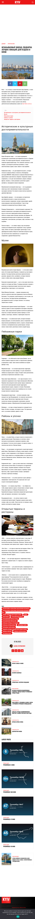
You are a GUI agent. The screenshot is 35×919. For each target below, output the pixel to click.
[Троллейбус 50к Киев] (17, 778)
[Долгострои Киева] (6, 730)
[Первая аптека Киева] (6, 721)
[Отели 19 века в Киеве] (6, 662)
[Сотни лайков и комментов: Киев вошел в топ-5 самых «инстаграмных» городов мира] (6, 859)
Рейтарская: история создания (21, 682)
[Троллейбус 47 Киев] (17, 806)
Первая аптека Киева (17, 722)
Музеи (5, 114)
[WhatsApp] (24, 83)
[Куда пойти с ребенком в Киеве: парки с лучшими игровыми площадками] (6, 702)
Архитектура (11, 43)
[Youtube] (22, 650)
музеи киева (6, 617)
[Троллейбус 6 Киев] (17, 751)
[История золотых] (6, 672)
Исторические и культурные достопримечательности (17, 112)
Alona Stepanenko (19, 646)
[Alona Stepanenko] (12, 646)
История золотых (17, 673)
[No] (33, 914)
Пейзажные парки (8, 116)
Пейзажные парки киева (9, 627)
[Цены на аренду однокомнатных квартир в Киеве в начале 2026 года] (6, 712)
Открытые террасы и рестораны (12, 119)
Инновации (15, 688)
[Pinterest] (20, 83)
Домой (3, 43)
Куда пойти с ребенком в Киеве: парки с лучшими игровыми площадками (22, 703)
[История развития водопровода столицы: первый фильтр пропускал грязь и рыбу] (6, 691)
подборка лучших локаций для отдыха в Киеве (15, 629)
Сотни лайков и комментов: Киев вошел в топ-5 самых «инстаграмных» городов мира (22, 859)
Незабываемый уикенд (17, 617)
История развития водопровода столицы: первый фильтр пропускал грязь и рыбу (22, 691)
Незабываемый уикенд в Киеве (10, 619)
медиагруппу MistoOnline (19, 907)
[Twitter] (15, 83)
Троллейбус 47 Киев (9, 819)
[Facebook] (10, 83)
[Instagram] (16, 650)
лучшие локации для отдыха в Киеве (12, 614)
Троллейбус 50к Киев (9, 792)
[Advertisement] (17, 22)
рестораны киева (7, 633)
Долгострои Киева (17, 731)
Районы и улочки (8, 117)
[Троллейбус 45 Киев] (17, 833)
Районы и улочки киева (20, 631)
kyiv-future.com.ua (27, 103)
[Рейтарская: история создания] (6, 681)
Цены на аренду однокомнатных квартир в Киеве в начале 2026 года (22, 712)
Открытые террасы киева (9, 625)
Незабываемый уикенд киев (10, 621)
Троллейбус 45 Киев (9, 846)
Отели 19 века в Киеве (17, 663)
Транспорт (6, 763)
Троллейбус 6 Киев (8, 765)
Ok (18, 916)
